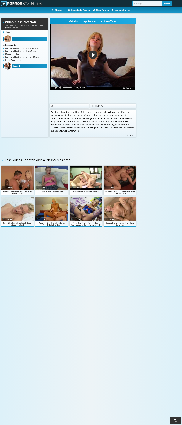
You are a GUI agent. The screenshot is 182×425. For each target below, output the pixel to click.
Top (175, 421)
